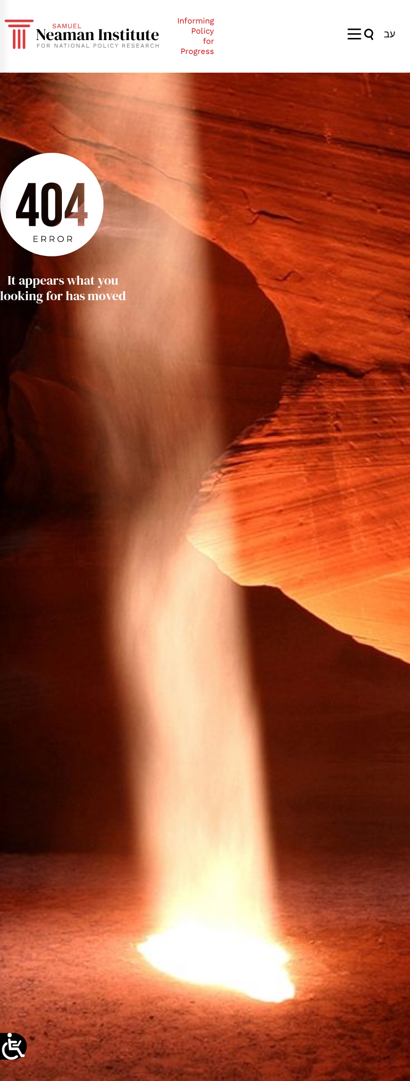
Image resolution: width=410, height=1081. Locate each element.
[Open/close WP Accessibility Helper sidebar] (13, 1046)
